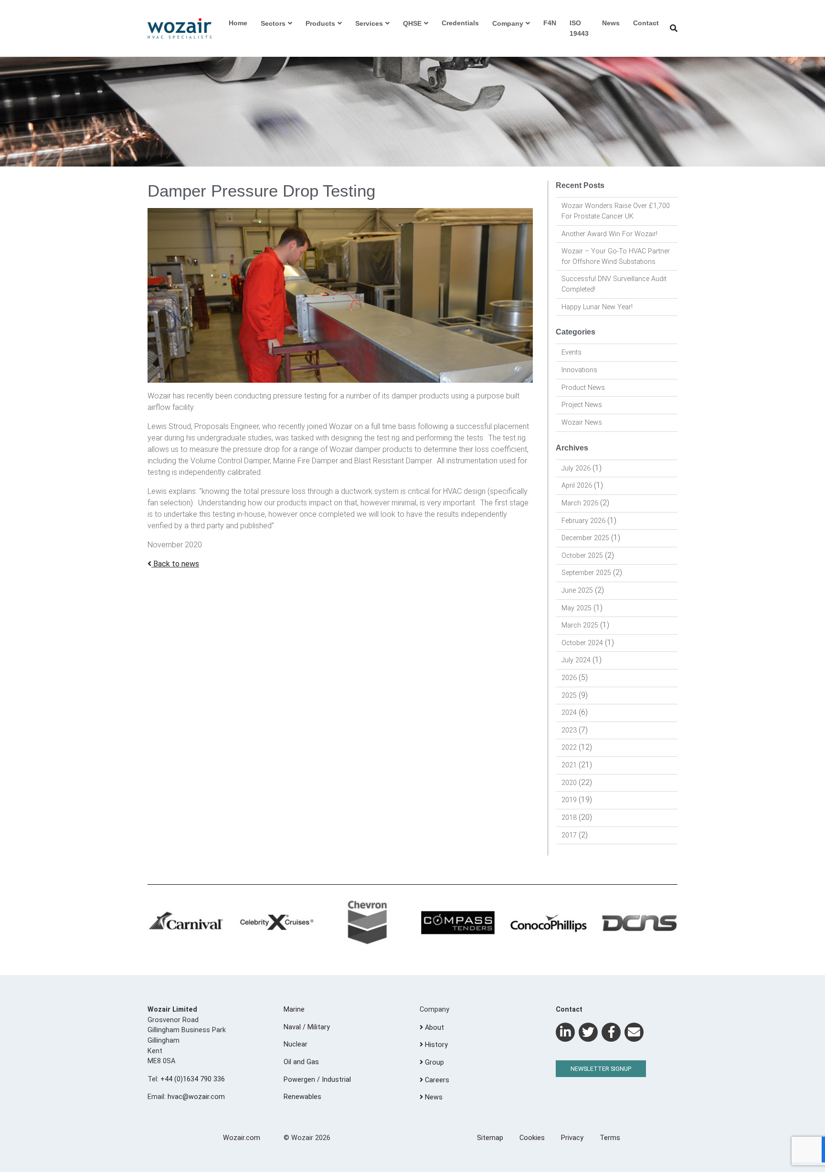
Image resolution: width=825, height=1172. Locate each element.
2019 (569, 800)
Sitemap (490, 1138)
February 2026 (583, 521)
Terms (610, 1138)
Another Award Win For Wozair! (609, 234)
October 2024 (582, 643)
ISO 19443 (579, 28)
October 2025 (582, 556)
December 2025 (585, 538)
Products (320, 23)
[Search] (673, 28)
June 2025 (577, 590)
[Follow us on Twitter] (588, 1032)
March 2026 (579, 503)
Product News (583, 388)
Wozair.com (241, 1138)
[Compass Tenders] (458, 923)
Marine (294, 1009)
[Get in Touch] (634, 1032)
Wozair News (581, 423)
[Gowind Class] (639, 923)
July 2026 (576, 468)
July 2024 (576, 660)
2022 (569, 747)
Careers (436, 1080)
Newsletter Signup (601, 1068)
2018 (569, 818)
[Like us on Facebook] (611, 1032)
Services (369, 23)
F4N (549, 23)
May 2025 (576, 608)
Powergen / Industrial (317, 1080)
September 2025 (586, 573)
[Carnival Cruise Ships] (186, 923)
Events (571, 352)
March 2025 (579, 625)
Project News (581, 405)
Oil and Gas (301, 1062)
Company (507, 23)
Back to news (175, 563)
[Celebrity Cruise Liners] (276, 923)
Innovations (579, 370)
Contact (646, 23)
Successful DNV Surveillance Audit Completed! (613, 284)
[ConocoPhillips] (548, 923)
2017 (569, 835)
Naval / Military (307, 1027)
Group (433, 1062)
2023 (569, 730)
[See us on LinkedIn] (565, 1032)
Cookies (532, 1138)
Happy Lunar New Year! (597, 307)
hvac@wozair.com (196, 1097)
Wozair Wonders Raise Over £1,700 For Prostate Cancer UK (615, 211)
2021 (569, 765)
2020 (569, 783)
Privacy (572, 1138)
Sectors (273, 23)
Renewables (302, 1097)
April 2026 (576, 485)
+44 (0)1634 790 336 (192, 1079)
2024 (569, 713)
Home (238, 23)
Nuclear (295, 1044)
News (611, 23)
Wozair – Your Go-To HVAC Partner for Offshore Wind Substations (615, 256)
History (435, 1045)
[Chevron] (367, 923)
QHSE (412, 23)
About (433, 1028)
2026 (569, 678)
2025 (569, 695)
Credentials (460, 23)
